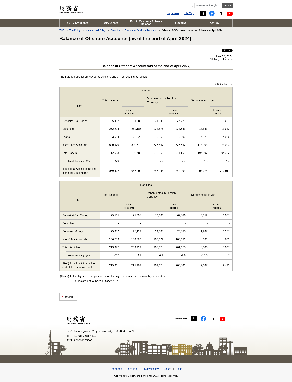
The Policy (74, 30)
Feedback (116, 368)
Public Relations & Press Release (146, 22)
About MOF (111, 22)
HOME (69, 296)
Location (132, 368)
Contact (215, 22)
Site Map (189, 13)
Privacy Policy (150, 368)
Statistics (181, 22)
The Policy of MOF (77, 22)
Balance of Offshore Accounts (140, 30)
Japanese (173, 13)
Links (179, 368)
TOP (61, 30)
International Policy (95, 30)
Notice (167, 368)
